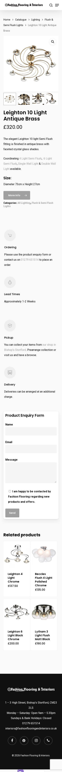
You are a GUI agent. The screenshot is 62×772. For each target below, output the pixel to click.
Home (6, 19)
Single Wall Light (28, 163)
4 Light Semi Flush (30, 158)
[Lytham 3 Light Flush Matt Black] (44, 612)
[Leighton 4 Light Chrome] (16, 554)
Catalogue (21, 19)
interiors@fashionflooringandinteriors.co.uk (31, 728)
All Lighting (24, 203)
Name (9, 424)
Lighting (35, 19)
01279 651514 (30, 259)
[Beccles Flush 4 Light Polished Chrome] (44, 554)
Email (8, 442)
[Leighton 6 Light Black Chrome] (16, 612)
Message (11, 459)
